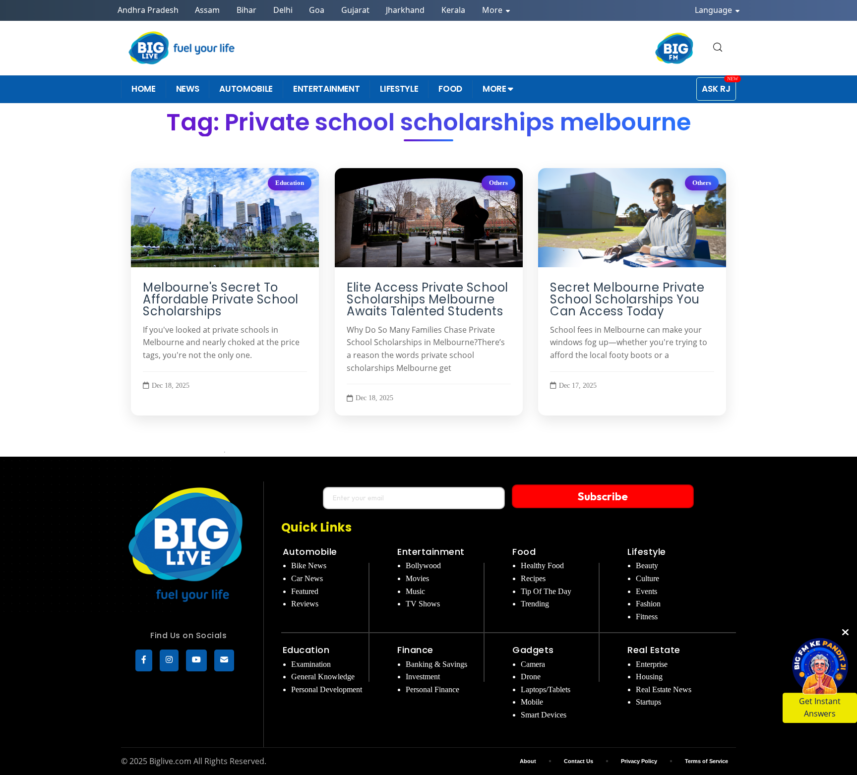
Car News (307, 578)
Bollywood (423, 565)
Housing (649, 676)
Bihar (246, 9)
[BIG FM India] (674, 48)
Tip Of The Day (546, 591)
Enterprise (652, 664)
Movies (417, 578)
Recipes (533, 578)
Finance (415, 650)
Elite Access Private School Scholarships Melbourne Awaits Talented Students (427, 299)
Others (498, 182)
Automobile (310, 551)
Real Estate (653, 650)
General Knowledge (323, 676)
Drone (531, 676)
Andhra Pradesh (148, 9)
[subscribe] (224, 660)
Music (415, 591)
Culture (647, 578)
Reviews (304, 603)
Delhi (283, 9)
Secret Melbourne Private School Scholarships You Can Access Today (627, 299)
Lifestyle (646, 551)
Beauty (647, 565)
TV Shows (423, 603)
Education (289, 182)
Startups (648, 702)
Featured (304, 591)
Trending (535, 603)
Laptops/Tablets (545, 689)
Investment (423, 676)
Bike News (308, 565)
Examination (311, 664)
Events (646, 591)
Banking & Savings (436, 664)
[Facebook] (143, 660)
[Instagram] (169, 660)
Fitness (647, 616)
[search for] (717, 47)
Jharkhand (405, 9)
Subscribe (603, 496)
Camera (533, 664)
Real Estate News (663, 689)
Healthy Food (542, 565)
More (493, 9)
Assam (207, 9)
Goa (316, 9)
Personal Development (326, 689)
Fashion (648, 603)
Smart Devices (543, 715)
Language (714, 9)
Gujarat (355, 9)
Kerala (453, 9)
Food (524, 551)
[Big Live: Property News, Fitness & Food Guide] (182, 47)
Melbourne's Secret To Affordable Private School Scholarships (221, 299)
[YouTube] (196, 660)
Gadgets (533, 650)
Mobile (532, 702)
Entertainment (431, 551)
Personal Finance (432, 689)
